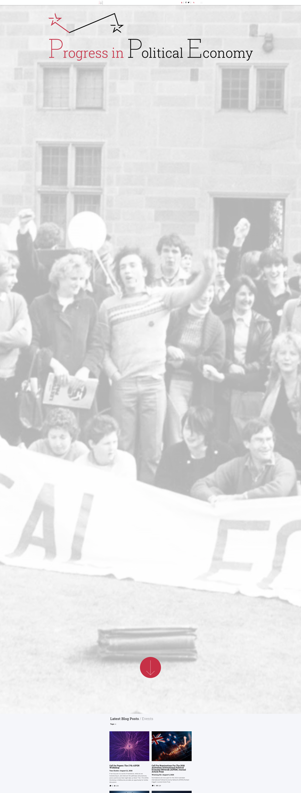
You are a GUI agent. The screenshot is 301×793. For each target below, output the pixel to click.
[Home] (101, 2)
